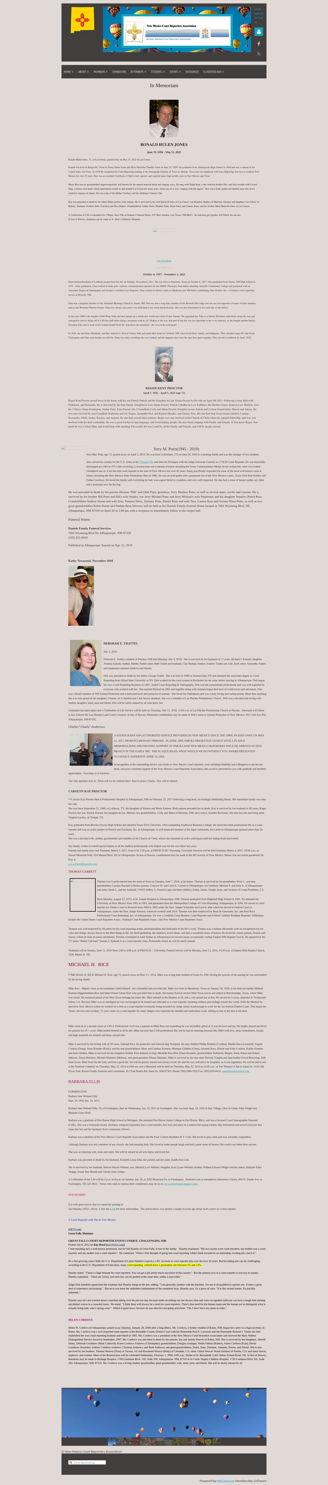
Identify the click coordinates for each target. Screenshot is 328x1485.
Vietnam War (146, 462)
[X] (259, 54)
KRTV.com (74, 1229)
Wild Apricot (226, 1480)
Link (112, 1208)
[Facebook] (259, 43)
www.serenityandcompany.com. (180, 1183)
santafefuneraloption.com (235, 1071)
